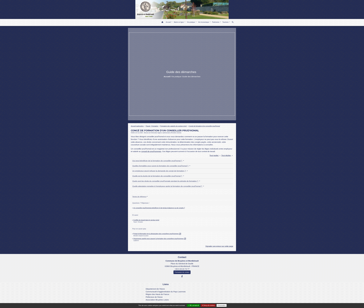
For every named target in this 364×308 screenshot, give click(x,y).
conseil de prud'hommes (151, 151)
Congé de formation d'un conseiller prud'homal (204, 126)
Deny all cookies (209, 305)
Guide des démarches (191, 77)
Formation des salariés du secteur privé (173, 126)
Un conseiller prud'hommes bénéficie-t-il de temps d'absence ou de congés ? (159, 208)
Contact (182, 257)
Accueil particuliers (137, 126)
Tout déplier (227, 156)
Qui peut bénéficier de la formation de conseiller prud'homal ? (157, 161)
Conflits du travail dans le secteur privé (146, 220)
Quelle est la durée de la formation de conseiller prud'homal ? (157, 176)
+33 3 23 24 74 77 (182, 269)
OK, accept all (194, 305)
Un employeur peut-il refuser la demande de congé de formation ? (159, 171)
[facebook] (182, 277)
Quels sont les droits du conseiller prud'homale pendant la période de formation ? (165, 181)
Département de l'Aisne (155, 289)
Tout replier (215, 156)
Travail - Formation (152, 126)
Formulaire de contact (182, 272)
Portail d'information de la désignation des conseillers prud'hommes (157, 234)
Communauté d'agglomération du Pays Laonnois (166, 292)
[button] (162, 22)
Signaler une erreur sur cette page (219, 246)
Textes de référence (139, 197)
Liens (166, 284)
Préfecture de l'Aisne (154, 297)
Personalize (222, 305)
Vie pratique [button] (191, 22)
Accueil (167, 77)
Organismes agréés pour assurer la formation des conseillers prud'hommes (159, 238)
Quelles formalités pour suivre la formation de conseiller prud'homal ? (160, 166)
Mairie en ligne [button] (179, 22)
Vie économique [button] (203, 22)
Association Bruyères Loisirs (157, 300)
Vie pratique (176, 77)
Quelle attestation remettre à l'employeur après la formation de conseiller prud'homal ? (167, 186)
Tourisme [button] (225, 22)
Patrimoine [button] (216, 22)
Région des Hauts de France (157, 294)
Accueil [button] (168, 22)
